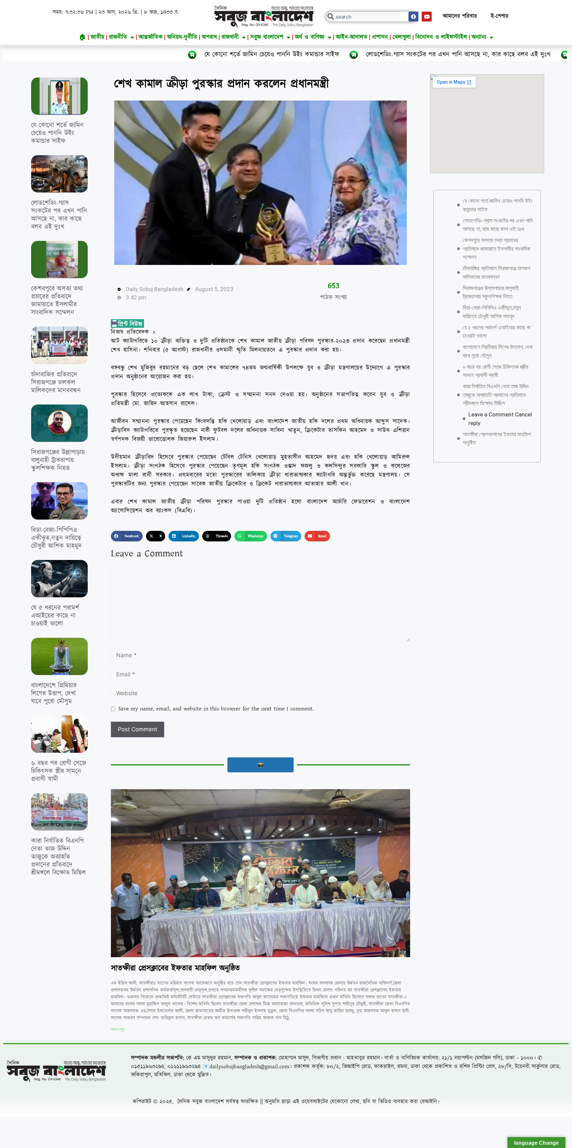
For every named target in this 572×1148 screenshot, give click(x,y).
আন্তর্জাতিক (151, 37)
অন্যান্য (479, 37)
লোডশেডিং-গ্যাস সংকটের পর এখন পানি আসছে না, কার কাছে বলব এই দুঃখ (363, 54)
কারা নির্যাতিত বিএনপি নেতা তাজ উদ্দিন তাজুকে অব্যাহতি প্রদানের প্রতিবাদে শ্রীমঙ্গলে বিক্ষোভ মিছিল (58, 856)
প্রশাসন (380, 37)
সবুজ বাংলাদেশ (266, 37)
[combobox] (371, 17)
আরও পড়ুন (117, 1029)
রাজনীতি (118, 37)
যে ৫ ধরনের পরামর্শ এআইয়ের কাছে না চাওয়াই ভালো (55, 615)
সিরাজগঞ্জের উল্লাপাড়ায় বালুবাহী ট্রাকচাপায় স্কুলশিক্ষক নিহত (58, 460)
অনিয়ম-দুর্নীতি (182, 37)
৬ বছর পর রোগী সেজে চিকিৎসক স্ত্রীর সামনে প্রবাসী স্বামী (58, 771)
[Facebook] (413, 16)
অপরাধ (209, 37)
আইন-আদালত (351, 37)
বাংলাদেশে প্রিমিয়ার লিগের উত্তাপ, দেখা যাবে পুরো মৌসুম (53, 693)
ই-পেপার (499, 16)
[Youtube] (427, 16)
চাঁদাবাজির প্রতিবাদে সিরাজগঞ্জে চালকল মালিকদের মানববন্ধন (56, 382)
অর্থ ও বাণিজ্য (309, 37)
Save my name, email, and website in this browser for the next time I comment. (216, 709)
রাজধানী (230, 37)
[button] (126, 536)
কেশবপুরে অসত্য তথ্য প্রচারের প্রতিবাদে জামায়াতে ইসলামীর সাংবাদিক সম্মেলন (57, 300)
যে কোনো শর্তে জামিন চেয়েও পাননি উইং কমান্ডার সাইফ (176, 54)
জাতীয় (97, 37)
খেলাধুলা (402, 37)
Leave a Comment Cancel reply (500, 418)
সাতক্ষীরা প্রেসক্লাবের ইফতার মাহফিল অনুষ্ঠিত (175, 968)
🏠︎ (82, 37)
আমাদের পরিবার (460, 16)
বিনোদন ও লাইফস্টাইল (441, 37)
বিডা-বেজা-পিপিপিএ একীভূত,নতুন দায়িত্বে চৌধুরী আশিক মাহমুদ (56, 538)
